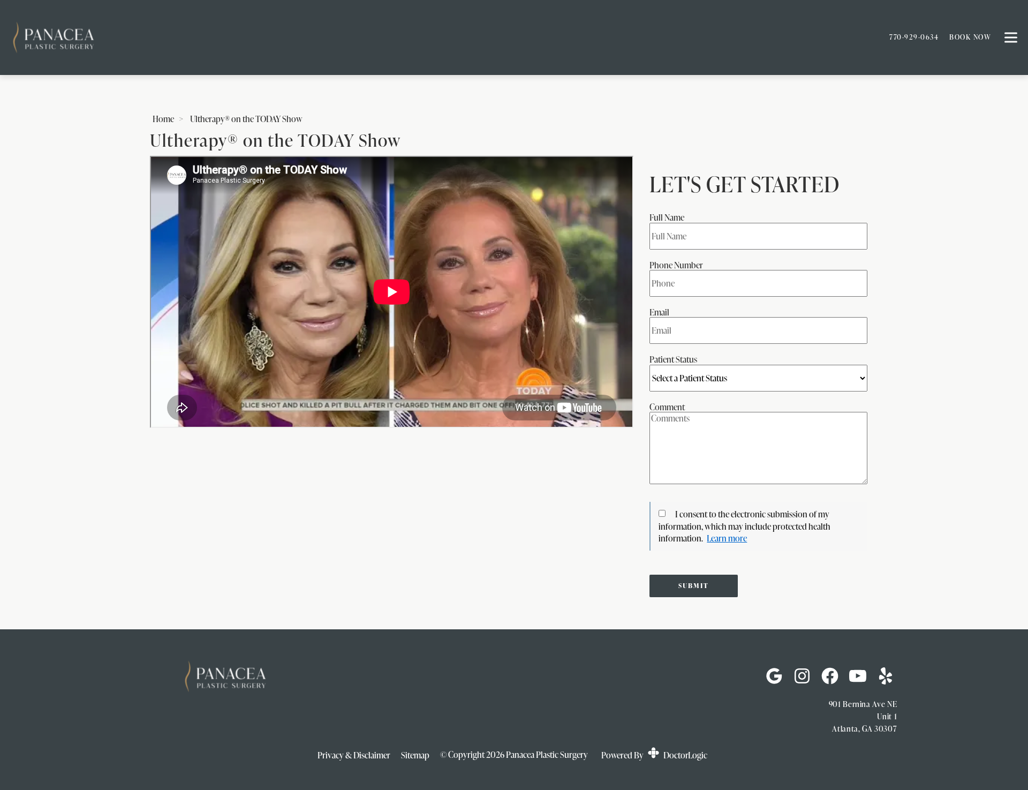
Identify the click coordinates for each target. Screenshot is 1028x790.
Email (659, 312)
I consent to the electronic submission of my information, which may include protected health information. (744, 526)
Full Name (666, 217)
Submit (693, 585)
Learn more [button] (727, 538)
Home (163, 119)
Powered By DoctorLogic (654, 755)
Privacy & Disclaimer (354, 755)
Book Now (970, 37)
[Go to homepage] (436, 37)
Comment (667, 407)
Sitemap (415, 755)
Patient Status (673, 359)
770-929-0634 (914, 37)
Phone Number (676, 265)
